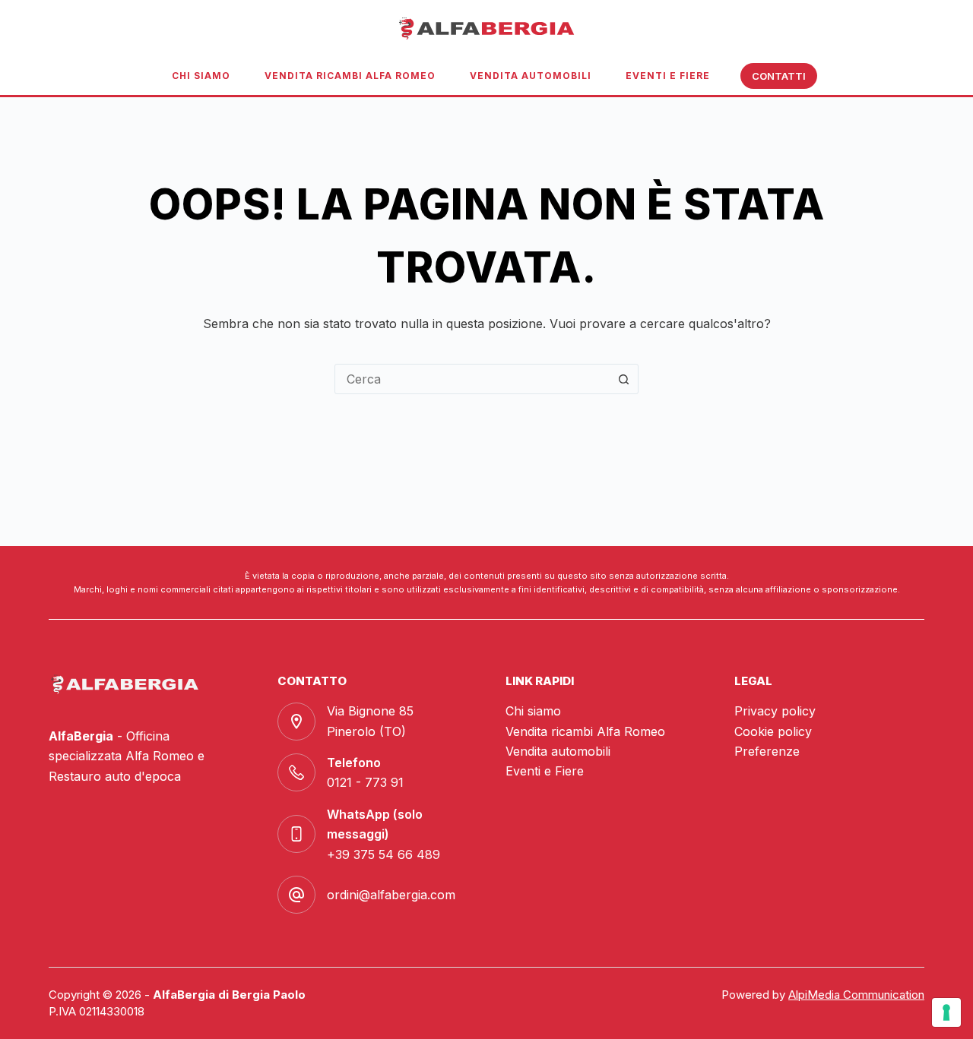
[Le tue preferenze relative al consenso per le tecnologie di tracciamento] (946, 1012)
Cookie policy (773, 731)
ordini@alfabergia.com (391, 894)
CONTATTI (779, 76)
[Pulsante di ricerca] (623, 379)
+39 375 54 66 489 (383, 854)
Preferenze (767, 751)
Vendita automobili (530, 75)
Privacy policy (775, 710)
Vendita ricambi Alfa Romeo (350, 75)
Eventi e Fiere (668, 75)
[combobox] (472, 379)
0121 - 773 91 (365, 782)
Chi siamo (201, 75)
